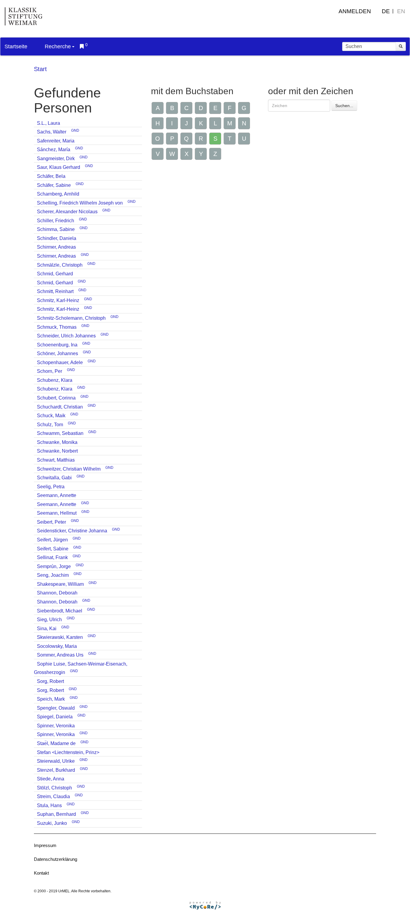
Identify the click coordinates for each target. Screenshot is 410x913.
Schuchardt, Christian (60, 406)
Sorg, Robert (50, 681)
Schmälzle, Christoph (60, 265)
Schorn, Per (49, 371)
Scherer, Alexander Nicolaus (67, 211)
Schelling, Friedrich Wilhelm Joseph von (80, 202)
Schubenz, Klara (54, 380)
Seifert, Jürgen (52, 539)
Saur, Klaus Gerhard (58, 167)
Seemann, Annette (56, 495)
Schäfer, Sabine (54, 185)
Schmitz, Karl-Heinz (58, 300)
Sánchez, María (53, 149)
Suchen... (344, 105)
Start (40, 69)
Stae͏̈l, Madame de (56, 743)
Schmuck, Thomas (57, 327)
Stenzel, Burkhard (56, 770)
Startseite (16, 46)
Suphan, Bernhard (56, 814)
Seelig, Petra (51, 486)
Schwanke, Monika (57, 442)
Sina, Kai (46, 628)
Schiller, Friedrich (55, 220)
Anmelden (355, 11)
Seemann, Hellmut (57, 513)
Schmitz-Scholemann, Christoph (71, 318)
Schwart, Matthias (56, 459)
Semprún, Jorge (54, 566)
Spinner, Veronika (56, 725)
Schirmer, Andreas (56, 247)
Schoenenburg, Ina (57, 344)
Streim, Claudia (53, 796)
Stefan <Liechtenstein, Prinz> (68, 752)
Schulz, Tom (50, 424)
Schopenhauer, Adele (60, 362)
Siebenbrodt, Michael (59, 610)
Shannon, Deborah (57, 592)
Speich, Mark (51, 699)
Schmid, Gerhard (55, 273)
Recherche (58, 46)
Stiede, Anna (50, 778)
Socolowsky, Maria (57, 646)
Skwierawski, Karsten (60, 637)
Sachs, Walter (51, 131)
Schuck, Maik (51, 415)
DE (386, 11)
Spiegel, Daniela (55, 716)
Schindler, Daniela (56, 238)
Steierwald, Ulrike (56, 761)
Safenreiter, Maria (55, 140)
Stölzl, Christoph (54, 787)
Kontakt (41, 873)
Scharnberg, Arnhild (58, 193)
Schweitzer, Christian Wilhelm (69, 468)
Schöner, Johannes (57, 353)
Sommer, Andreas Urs (60, 654)
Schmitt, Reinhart (55, 291)
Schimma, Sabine (56, 229)
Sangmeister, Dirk (56, 158)
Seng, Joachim (53, 575)
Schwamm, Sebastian (60, 433)
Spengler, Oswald (56, 708)
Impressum (45, 845)
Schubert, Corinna (56, 397)
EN (401, 11)
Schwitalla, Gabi (54, 477)
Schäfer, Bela (51, 176)
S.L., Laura (48, 123)
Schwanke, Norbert (57, 451)
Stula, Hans (49, 805)
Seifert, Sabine (52, 548)
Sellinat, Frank (52, 557)
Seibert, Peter (51, 522)
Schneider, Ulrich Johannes (66, 335)
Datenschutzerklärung (55, 859)
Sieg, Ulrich (49, 619)
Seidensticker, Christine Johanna (72, 530)
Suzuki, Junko (52, 823)
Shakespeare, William (60, 584)
